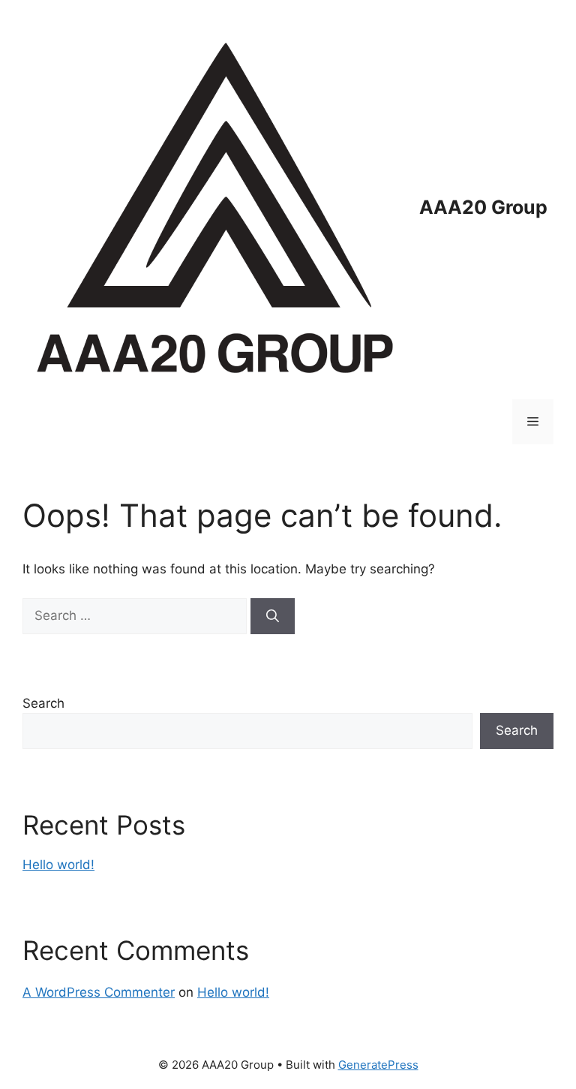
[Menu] (533, 421)
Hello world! (58, 864)
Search (43, 703)
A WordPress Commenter (98, 992)
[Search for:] (136, 615)
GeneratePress (378, 1064)
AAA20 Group (483, 207)
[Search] (272, 616)
